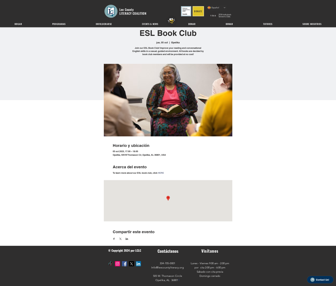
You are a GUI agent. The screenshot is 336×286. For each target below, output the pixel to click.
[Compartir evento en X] (120, 239)
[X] (131, 263)
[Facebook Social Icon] (124, 263)
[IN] (138, 263)
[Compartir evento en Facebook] (114, 239)
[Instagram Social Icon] (117, 263)
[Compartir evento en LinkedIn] (127, 239)
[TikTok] (110, 263)
